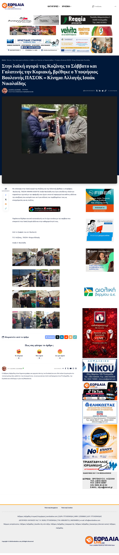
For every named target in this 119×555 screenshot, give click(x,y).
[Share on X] (96, 90)
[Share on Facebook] (6, 195)
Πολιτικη (25, 89)
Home (4, 60)
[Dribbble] (76, 368)
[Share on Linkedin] (99, 90)
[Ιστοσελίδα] (63, 368)
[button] (105, 90)
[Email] (6, 204)
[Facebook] (65, 368)
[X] (68, 368)
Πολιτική (9, 60)
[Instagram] (73, 368)
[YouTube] (71, 368)
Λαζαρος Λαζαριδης (14, 89)
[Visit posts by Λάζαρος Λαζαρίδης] (4, 90)
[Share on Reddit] (102, 90)
